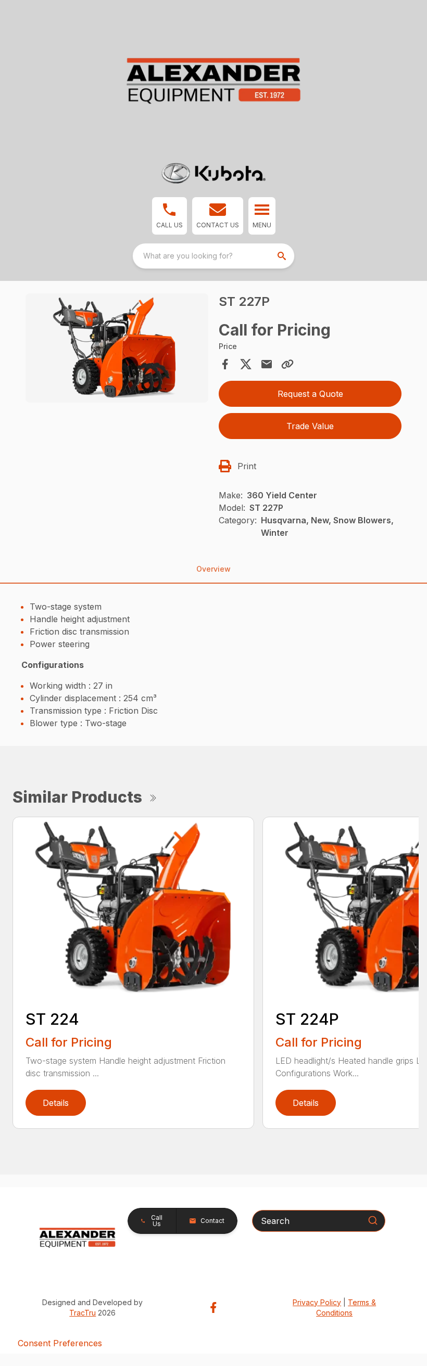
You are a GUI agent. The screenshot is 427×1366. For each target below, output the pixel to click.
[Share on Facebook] (225, 364)
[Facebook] (213, 1307)
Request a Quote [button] (310, 394)
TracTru (82, 1312)
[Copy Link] (287, 364)
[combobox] (213, 255)
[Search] (372, 1220)
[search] (282, 256)
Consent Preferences (60, 1343)
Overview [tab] (213, 568)
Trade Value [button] (310, 426)
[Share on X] (246, 364)
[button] (169, 216)
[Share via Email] (266, 364)
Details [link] (56, 1103)
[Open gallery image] (117, 348)
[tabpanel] (117, 349)
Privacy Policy (317, 1302)
